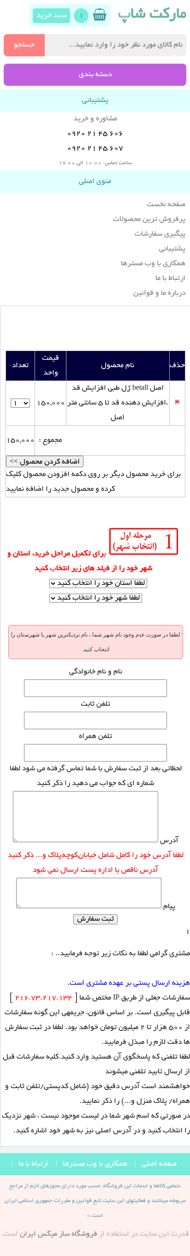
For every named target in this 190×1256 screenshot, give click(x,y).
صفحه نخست (166, 204)
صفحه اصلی (159, 1164)
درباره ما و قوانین (159, 293)
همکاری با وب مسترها (153, 264)
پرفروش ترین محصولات (149, 219)
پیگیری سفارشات (160, 234)
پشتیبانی (172, 249)
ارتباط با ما (170, 278)
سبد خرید (51, 15)
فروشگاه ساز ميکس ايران (58, 1234)
